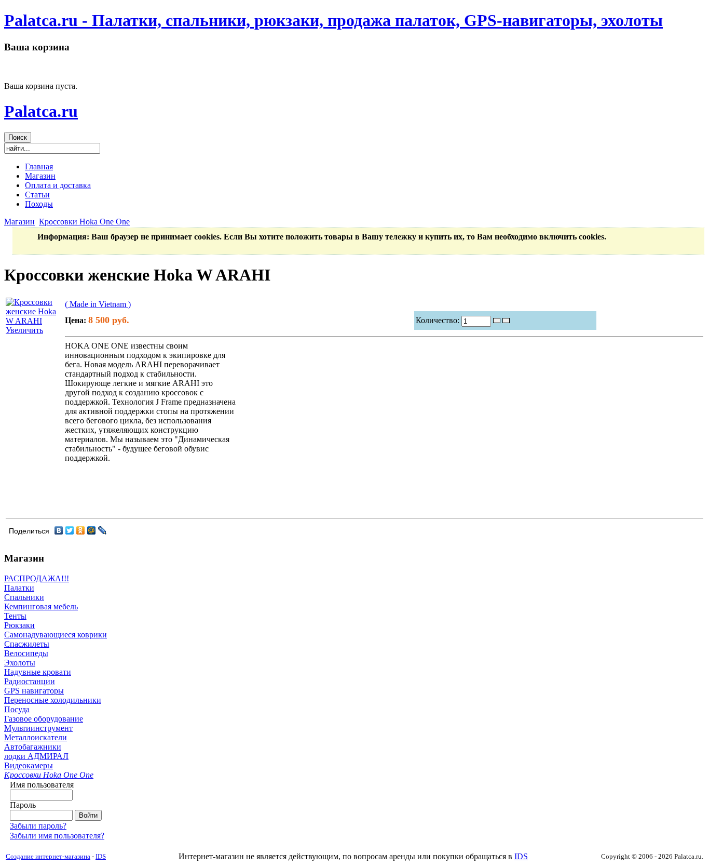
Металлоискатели (35, 737)
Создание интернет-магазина (48, 856)
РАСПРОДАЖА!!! (36, 578)
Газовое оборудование (43, 718)
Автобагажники (32, 746)
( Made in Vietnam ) (98, 304)
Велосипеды (26, 653)
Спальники (24, 597)
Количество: (438, 320)
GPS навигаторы (34, 690)
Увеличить (24, 330)
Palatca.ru (41, 111)
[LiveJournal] (102, 530)
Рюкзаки (19, 625)
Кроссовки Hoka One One (84, 221)
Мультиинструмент (38, 728)
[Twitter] (69, 530)
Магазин (19, 221)
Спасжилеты (26, 643)
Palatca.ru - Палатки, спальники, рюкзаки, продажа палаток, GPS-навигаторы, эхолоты (333, 20)
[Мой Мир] (91, 530)
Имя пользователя (42, 784)
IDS (101, 856)
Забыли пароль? (38, 825)
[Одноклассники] (80, 530)
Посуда (17, 709)
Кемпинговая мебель (41, 606)
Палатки (19, 587)
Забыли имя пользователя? (57, 835)
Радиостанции (29, 681)
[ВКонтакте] (58, 530)
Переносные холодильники (52, 700)
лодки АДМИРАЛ (36, 756)
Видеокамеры (28, 765)
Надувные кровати (37, 672)
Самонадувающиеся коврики (55, 634)
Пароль (23, 805)
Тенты (15, 615)
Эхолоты (19, 662)
